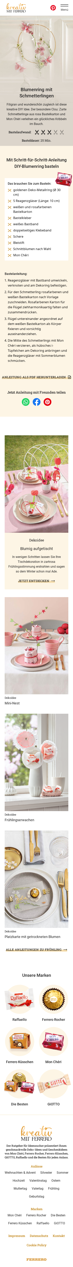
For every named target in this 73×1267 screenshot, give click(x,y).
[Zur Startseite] (16, 7)
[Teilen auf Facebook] (36, 402)
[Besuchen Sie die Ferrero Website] (36, 1259)
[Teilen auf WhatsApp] (26, 402)
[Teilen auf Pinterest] (47, 402)
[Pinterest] (53, 7)
